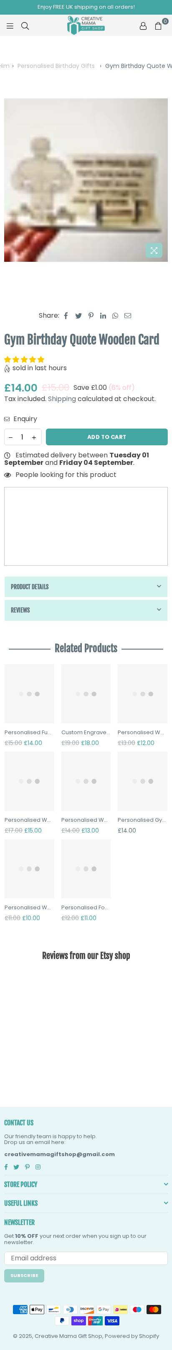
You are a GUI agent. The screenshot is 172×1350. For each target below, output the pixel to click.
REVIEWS (20, 610)
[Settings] (143, 25)
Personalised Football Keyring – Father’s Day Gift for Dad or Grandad (86, 908)
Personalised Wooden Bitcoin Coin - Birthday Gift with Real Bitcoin (29, 820)
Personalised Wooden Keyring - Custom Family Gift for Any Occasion (29, 908)
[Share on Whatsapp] (115, 315)
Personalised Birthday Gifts (56, 66)
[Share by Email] (128, 315)
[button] (25, 359)
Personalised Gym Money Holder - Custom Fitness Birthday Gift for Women (142, 820)
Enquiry (24, 419)
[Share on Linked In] (103, 315)
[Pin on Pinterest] (91, 315)
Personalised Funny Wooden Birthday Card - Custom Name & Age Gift (29, 732)
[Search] (25, 25)
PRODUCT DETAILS (29, 586)
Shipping (62, 399)
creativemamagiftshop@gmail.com (59, 1154)
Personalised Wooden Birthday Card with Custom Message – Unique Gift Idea (142, 732)
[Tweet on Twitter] (78, 315)
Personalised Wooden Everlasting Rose (86, 820)
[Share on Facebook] (66, 315)
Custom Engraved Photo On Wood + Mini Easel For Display (86, 732)
